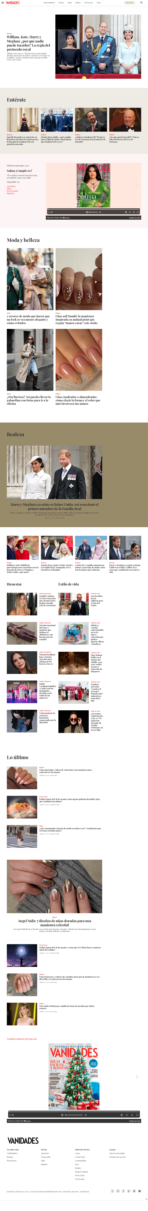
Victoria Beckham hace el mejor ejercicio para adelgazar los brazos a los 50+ (47, 659)
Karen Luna (53, 775)
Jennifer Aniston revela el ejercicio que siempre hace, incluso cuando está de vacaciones (47, 601)
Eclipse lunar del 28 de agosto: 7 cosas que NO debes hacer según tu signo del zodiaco (70, 948)
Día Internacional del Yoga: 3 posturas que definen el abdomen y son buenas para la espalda (47, 632)
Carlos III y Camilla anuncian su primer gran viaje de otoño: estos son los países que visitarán (90, 567)
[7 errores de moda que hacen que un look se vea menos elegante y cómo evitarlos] (30, 279)
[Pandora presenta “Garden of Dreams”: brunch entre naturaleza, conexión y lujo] (73, 692)
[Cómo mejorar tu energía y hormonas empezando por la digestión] (22, 721)
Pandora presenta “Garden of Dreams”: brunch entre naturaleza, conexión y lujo (97, 692)
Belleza (78, 3)
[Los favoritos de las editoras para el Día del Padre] (73, 604)
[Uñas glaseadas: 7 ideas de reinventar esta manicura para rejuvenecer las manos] (22, 778)
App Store (11, 186)
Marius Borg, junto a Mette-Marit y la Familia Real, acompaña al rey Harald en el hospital (57, 567)
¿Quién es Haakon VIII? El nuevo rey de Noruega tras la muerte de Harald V (90, 139)
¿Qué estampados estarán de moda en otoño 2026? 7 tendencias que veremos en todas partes (70, 829)
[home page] (12, 2)
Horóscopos (88, 3)
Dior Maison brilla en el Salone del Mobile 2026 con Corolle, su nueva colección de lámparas (96, 663)
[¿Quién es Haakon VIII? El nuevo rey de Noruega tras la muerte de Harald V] (91, 120)
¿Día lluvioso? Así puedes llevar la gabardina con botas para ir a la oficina (29, 400)
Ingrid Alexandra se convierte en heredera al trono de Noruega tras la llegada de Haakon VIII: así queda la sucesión (22, 140)
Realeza (61, 3)
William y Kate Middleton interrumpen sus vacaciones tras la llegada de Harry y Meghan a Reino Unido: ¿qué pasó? (22, 568)
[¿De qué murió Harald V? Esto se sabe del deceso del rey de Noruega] (125, 120)
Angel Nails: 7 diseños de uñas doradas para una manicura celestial (54, 922)
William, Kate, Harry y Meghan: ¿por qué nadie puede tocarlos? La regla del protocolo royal (28, 43)
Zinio (9, 188)
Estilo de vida (95, 593)
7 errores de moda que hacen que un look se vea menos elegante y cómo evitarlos (28, 319)
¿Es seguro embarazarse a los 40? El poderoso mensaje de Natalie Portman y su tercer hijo (97, 721)
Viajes (99, 3)
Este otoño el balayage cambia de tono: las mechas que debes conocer (66, 1007)
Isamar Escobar (59, 518)
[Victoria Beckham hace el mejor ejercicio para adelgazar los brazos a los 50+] (22, 662)
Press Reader (12, 191)
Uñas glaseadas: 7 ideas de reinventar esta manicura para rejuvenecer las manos (65, 771)
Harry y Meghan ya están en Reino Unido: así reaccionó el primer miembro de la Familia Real (54, 506)
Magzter (10, 193)
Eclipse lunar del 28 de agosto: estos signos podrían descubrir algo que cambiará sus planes (69, 800)
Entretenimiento (49, 3)
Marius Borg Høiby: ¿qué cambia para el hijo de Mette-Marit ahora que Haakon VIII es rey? (56, 139)
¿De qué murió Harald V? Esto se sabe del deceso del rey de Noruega (124, 139)
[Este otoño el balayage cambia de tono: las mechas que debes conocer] (22, 1014)
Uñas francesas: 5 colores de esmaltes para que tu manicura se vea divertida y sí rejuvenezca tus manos (69, 977)
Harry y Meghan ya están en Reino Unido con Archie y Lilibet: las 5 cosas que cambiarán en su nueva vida (124, 568)
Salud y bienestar (45, 593)
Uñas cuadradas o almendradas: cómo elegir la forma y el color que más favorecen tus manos (78, 400)
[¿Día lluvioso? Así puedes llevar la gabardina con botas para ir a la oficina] (30, 360)
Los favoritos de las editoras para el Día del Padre (97, 601)
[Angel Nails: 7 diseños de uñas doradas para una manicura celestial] (54, 886)
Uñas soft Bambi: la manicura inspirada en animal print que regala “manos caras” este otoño (77, 319)
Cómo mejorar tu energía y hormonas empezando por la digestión (47, 718)
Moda (70, 3)
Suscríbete (129, 3)
